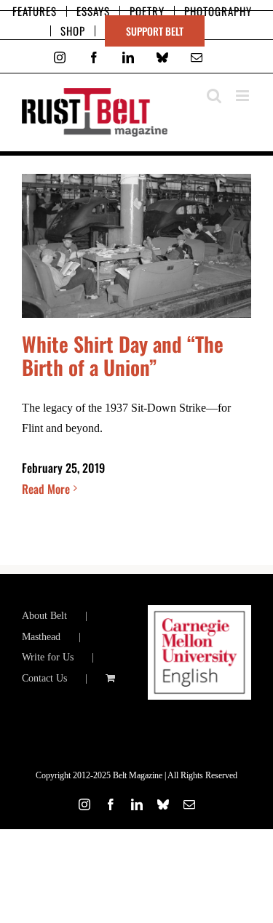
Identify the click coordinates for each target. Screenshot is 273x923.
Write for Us (48, 657)
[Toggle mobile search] (214, 95)
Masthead (41, 636)
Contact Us (44, 678)
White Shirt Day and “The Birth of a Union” (122, 355)
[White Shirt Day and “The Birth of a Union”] (136, 246)
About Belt (44, 615)
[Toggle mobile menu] (243, 95)
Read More (46, 489)
